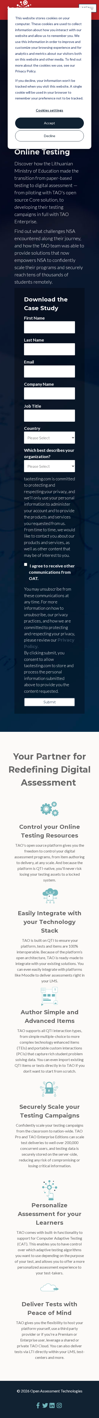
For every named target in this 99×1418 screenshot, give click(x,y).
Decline (49, 136)
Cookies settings (49, 110)
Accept (49, 123)
